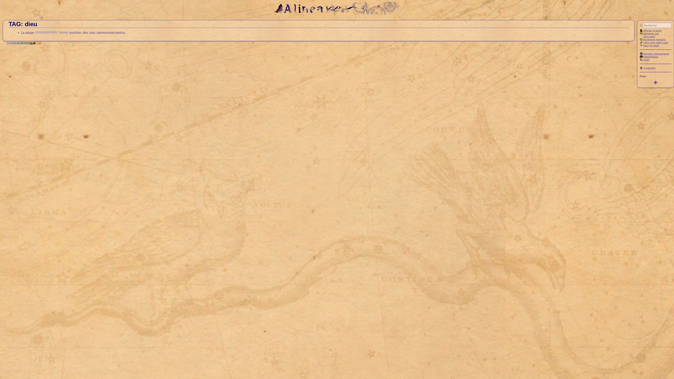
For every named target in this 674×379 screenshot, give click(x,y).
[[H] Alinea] (337, 8)
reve (92, 32)
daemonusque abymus (111, 32)
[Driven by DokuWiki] (23, 43)
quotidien (75, 32)
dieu (85, 32)
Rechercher (641, 25)
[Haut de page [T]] (656, 82)
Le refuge (27, 32)
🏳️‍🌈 (31, 43)
